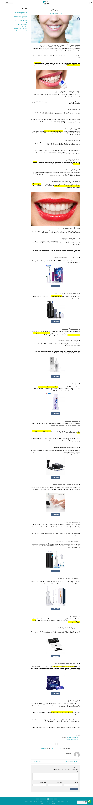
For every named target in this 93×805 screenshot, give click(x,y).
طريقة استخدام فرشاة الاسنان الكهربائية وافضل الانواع (20, 25)
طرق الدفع (62, 801)
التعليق (76, 771)
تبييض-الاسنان (43, 748)
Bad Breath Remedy (29, 801)
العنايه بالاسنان (57, 8)
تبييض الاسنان (53, 8)
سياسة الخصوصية (51, 801)
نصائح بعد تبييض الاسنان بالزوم (71, 761)
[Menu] (91, 2)
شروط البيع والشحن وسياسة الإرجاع (43, 801)
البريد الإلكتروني (59, 782)
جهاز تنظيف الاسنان (37, 761)
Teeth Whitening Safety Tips (72, 737)
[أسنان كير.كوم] (46, 2)
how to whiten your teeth (72, 740)
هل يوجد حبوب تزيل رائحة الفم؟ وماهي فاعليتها (20, 13)
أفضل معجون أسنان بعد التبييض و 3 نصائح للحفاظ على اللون (20, 29)
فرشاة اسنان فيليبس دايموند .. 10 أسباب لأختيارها (20, 17)
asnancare (52, 13)
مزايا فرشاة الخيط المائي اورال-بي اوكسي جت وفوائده (20, 21)
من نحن (66, 801)
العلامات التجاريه (57, 801)
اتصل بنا (35, 801)
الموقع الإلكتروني (43, 782)
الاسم (76, 782)
